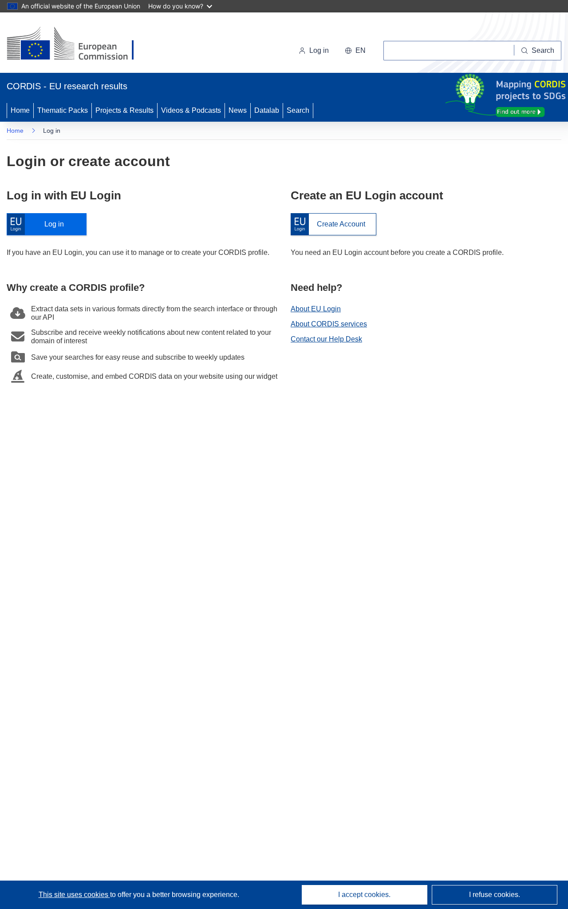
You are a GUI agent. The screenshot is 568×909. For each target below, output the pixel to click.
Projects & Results (124, 110)
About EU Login (316, 309)
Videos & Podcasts (191, 110)
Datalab (266, 110)
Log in (40, 224)
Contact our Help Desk (326, 339)
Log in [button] (319, 50)
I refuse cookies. (494, 894)
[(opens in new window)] (78, 44)
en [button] (360, 50)
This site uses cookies (74, 894)
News (238, 110)
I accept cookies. (364, 894)
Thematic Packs (62, 110)
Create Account (328, 224)
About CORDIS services (329, 324)
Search (298, 110)
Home (20, 110)
